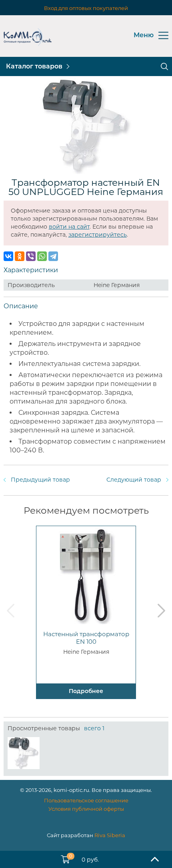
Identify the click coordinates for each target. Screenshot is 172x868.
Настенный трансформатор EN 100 (86, 637)
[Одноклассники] (19, 256)
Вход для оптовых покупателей (86, 8)
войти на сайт (69, 226)
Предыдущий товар (40, 479)
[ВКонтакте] (8, 256)
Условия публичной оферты (86, 809)
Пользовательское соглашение (86, 800)
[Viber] (31, 256)
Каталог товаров (34, 66)
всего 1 (94, 728)
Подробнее (86, 691)
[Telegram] (53, 256)
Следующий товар (133, 479)
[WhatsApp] (42, 256)
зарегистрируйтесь (97, 234)
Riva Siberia (109, 835)
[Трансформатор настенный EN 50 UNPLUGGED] (24, 753)
